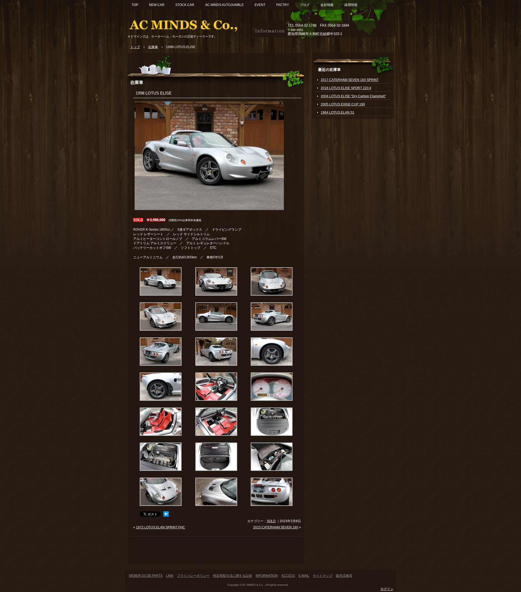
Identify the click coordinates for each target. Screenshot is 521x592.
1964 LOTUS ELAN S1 (337, 112)
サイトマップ (322, 576)
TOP (135, 5)
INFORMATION (267, 576)
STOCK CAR (184, 5)
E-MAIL (303, 576)
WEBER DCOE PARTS (146, 576)
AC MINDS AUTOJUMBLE (224, 5)
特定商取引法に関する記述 (232, 576)
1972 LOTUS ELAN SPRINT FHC (160, 527)
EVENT (260, 5)
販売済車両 (344, 576)
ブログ (305, 5)
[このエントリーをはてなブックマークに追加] (166, 516)
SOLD (271, 521)
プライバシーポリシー (193, 576)
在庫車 (136, 82)
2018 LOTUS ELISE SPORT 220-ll (346, 88)
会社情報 (326, 5)
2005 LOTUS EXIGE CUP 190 (343, 104)
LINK (169, 576)
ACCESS (288, 576)
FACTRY (282, 5)
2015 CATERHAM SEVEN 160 (275, 527)
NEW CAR (156, 5)
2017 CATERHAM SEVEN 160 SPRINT (350, 80)
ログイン (386, 589)
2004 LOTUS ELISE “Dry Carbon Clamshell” (353, 96)
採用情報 (350, 5)
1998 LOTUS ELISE (153, 93)
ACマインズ (190, 23)
